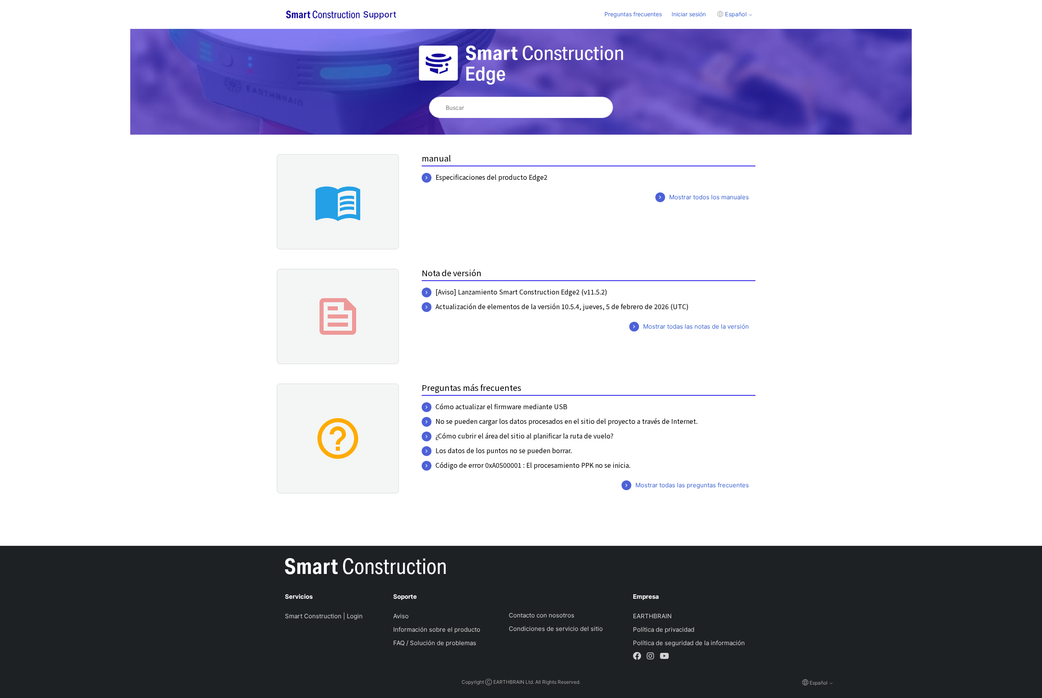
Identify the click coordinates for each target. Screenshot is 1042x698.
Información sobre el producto (436, 629)
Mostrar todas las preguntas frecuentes (692, 485)
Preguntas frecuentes (633, 14)
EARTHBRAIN (652, 616)
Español (735, 14)
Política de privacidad (663, 629)
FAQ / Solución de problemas (434, 643)
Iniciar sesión (689, 14)
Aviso (401, 616)
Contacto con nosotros (541, 615)
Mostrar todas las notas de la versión (696, 326)
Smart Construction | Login (324, 616)
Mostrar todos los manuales (709, 197)
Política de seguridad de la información (689, 643)
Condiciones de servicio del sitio (556, 629)
